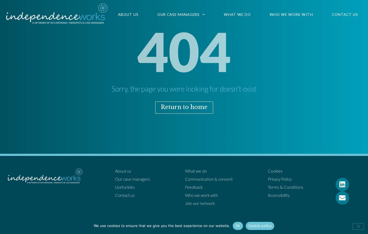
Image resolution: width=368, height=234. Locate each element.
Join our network (200, 203)
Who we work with (291, 14)
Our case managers (178, 14)
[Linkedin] (342, 184)
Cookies (275, 171)
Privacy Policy (279, 179)
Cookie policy (260, 225)
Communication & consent (209, 179)
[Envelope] (342, 198)
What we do (237, 14)
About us (128, 14)
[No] (358, 226)
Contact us (345, 14)
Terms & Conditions (285, 187)
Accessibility (279, 195)
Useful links (125, 187)
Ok (237, 225)
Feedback (194, 187)
